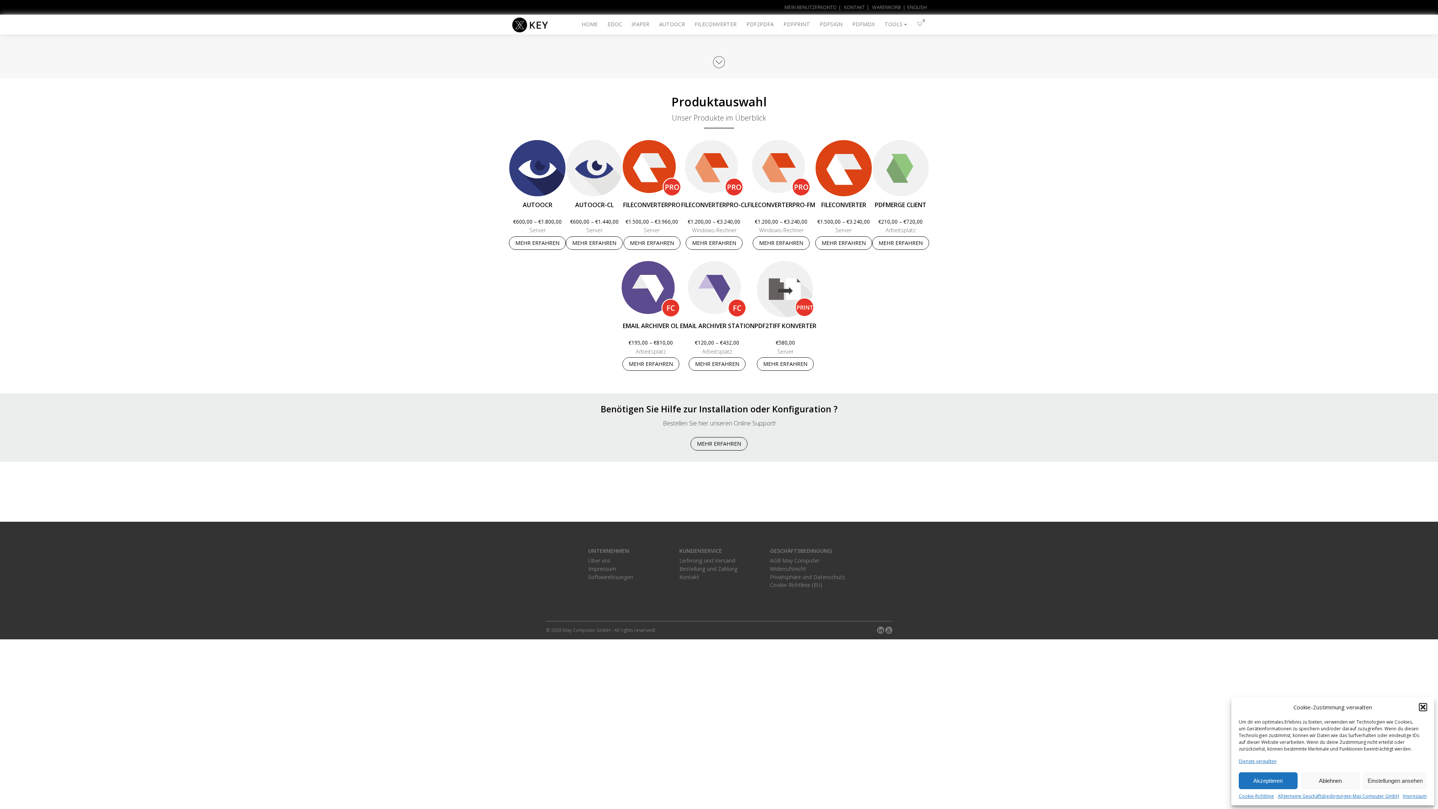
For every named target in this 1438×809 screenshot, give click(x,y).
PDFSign (831, 24)
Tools (893, 24)
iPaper (640, 24)
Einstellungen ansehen (1395, 781)
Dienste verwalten (1258, 761)
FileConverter (716, 24)
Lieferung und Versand (707, 560)
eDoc (614, 24)
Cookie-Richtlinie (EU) (796, 584)
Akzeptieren (1268, 781)
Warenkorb (886, 7)
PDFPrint (796, 24)
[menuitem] (914, 7)
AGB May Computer (794, 560)
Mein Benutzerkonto (811, 7)
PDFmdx (863, 24)
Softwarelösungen (610, 577)
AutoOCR (672, 24)
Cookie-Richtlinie (1256, 796)
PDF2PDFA (760, 24)
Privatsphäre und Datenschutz (807, 577)
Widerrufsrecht (788, 568)
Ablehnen (1330, 781)
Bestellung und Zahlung (708, 568)
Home (590, 24)
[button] (1423, 707)
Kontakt (854, 7)
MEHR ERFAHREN (537, 242)
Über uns (599, 560)
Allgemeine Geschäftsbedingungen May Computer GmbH (1338, 796)
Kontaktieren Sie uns (719, 503)
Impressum (1415, 796)
